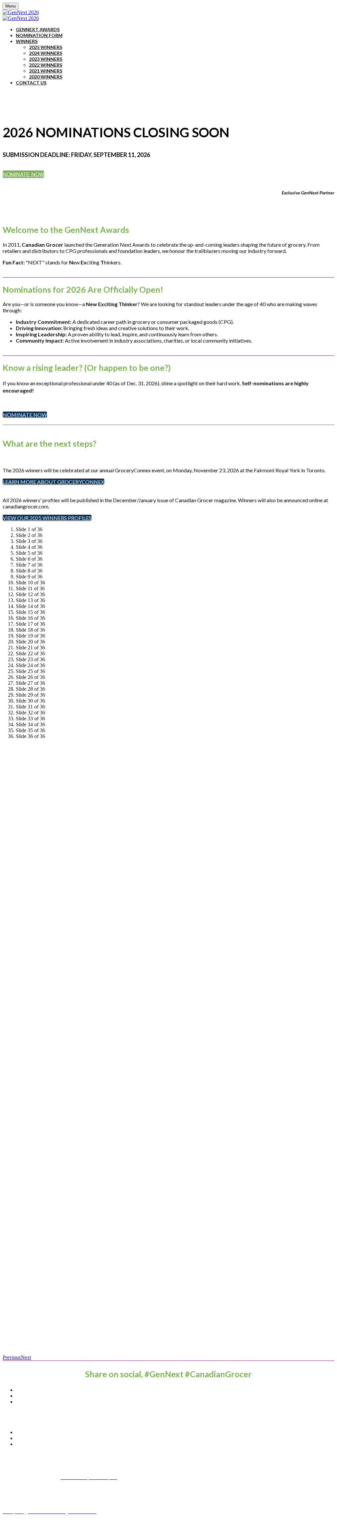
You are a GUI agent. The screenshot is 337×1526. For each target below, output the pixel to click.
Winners (27, 41)
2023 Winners (45, 59)
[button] (23, 174)
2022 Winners (45, 65)
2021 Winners (45, 71)
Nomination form (39, 35)
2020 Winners (45, 76)
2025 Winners (45, 47)
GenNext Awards (38, 29)
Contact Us (31, 82)
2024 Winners (45, 53)
